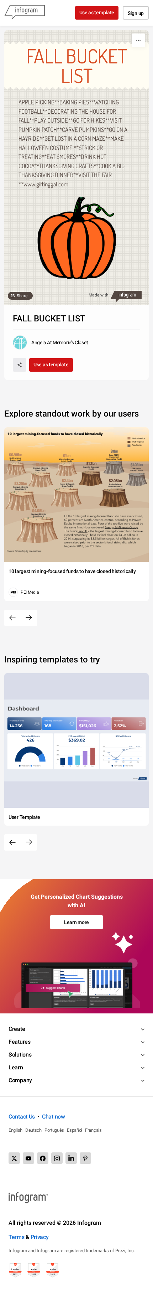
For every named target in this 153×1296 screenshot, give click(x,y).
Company (20, 1080)
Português (54, 1130)
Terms (17, 1237)
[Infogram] (24, 13)
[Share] (19, 365)
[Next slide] (29, 618)
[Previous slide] (12, 618)
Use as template (97, 12)
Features (20, 1041)
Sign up (136, 13)
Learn (16, 1067)
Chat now (53, 1116)
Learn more (76, 922)
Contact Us (22, 1116)
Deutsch (33, 1130)
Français (93, 1130)
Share (22, 295)
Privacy (40, 1237)
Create (17, 1029)
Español (74, 1130)
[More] (138, 40)
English (15, 1130)
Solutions (20, 1054)
